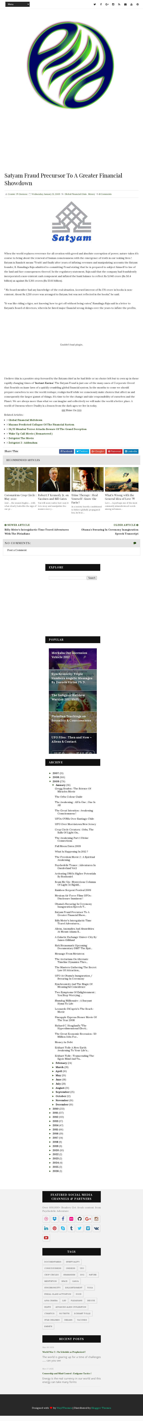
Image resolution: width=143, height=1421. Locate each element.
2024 (56, 1162)
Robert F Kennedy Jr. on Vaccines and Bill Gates (53, 496)
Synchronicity (52, 1287)
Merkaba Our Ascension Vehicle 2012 (69, 655)
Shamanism (69, 1274)
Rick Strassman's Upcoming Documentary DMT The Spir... (73, 947)
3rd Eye (91, 1300)
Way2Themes (64, 1407)
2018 (56, 1141)
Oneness (70, 1268)
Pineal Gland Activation (57, 1294)
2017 (56, 1137)
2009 (56, 781)
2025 (56, 1166)
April (59, 1071)
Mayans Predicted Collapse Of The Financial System (41, 424)
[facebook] (101, 4)
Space (64, 1281)
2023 (56, 1158)
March (60, 1067)
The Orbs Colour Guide (68, 796)
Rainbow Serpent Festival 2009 (73, 890)
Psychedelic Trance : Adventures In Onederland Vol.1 (75, 867)
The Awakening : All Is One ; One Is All (75, 804)
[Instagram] (68, 1402)
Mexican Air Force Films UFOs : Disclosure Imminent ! (73, 897)
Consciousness (52, 1268)
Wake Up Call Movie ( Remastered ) (30, 433)
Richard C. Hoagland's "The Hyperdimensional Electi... (71, 1027)
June (59, 1079)
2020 (56, 1150)
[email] (125, 4)
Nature (93, 1274)
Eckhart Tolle (82, 1313)
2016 (56, 1133)
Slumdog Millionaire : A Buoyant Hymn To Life (73, 1002)
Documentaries (52, 1262)
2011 (56, 1112)
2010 (56, 1108)
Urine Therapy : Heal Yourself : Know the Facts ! (85, 498)
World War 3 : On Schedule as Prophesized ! (64, 1352)
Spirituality (73, 1262)
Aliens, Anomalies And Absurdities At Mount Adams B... (74, 930)
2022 (56, 1154)
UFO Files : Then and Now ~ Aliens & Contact (71, 739)
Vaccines (82, 1320)
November (62, 1100)
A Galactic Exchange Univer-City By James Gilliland (75, 939)
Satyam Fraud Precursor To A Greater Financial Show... (72, 914)
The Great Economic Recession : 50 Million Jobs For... (75, 1035)
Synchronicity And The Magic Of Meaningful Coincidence (73, 985)
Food (78, 1294)
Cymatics (49, 1313)
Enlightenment (73, 1287)
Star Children (52, 1320)
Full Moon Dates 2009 (68, 846)
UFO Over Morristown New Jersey (75, 824)
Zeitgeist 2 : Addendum (23, 442)
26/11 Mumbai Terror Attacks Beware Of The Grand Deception (48, 429)
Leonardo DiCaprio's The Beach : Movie (74, 1010)
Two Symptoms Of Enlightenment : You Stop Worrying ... (75, 994)
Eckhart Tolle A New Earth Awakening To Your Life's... (72, 1049)
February (62, 1063)
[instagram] (113, 4)
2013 (56, 1121)
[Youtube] (88, 1402)
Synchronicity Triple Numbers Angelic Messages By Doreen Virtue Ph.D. (71, 678)
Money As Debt (64, 1042)
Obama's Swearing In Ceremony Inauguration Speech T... (73, 905)
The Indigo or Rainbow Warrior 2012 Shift (68, 697)
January (61, 785)
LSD (64, 1300)
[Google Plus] (61, 1402)
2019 (56, 1146)
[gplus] (107, 4)
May (59, 1075)
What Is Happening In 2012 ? (71, 851)
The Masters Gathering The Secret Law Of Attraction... (75, 969)
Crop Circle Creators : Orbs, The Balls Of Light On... (74, 831)
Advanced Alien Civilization (70, 1307)
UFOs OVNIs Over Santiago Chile (74, 818)
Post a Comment (17, 550)
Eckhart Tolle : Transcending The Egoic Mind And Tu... (74, 1057)
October (61, 1096)
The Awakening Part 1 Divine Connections (71, 839)
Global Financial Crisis (76, 194)
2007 (56, 773)
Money (91, 194)
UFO (82, 1268)
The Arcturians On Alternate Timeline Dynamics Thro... (71, 961)
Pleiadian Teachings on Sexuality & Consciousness (71, 718)
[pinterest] (137, 4)
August (60, 1087)
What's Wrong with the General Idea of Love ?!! (120, 496)
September (63, 1092)
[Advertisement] (71, 147)
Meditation (50, 1281)
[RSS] (75, 1402)
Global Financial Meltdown (25, 420)
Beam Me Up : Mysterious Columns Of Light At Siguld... (75, 883)
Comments (105, 194)
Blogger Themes (101, 1407)
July (59, 1083)
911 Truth (64, 1313)
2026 (56, 1171)
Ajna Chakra (51, 1300)
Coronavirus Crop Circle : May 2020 (21, 496)
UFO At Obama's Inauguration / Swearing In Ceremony (73, 977)
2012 (56, 1116)
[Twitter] (47, 1402)
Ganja (75, 1281)
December (62, 1104)
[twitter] (94, 4)
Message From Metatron (69, 953)
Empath (48, 1326)
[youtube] (131, 4)
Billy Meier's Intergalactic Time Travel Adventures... (73, 922)
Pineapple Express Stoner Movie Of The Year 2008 (76, 1019)
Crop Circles (51, 1274)
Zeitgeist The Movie (21, 438)
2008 (56, 777)
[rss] (119, 4)
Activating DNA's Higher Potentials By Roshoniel (75, 875)
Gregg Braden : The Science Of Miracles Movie (73, 790)
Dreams (68, 1320)
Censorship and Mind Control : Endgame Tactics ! (66, 1373)
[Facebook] (54, 1402)
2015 (56, 1129)
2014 (56, 1125)
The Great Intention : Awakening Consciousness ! (74, 812)
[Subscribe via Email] (81, 1402)
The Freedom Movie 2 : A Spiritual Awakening (75, 858)
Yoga (90, 1287)
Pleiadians (76, 1300)
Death (47, 1307)
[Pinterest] (95, 1402)
